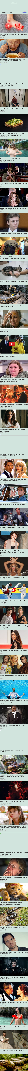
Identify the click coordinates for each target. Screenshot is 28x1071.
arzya (14, 3)
